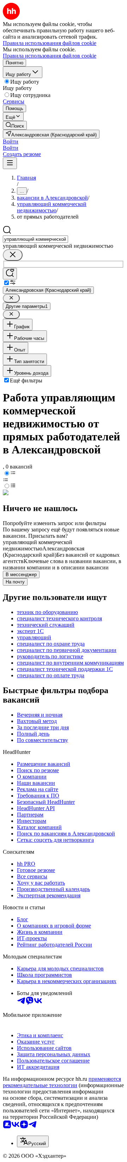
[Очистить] (13, 255)
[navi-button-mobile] (10, 163)
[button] (10, 141)
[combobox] (35, 239)
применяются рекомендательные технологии (62, 1082)
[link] (15, 125)
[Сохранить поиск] (10, 273)
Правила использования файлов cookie (49, 56)
